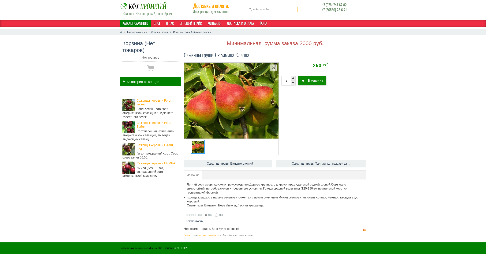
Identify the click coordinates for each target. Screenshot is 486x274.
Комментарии (194, 221)
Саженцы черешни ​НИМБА (155, 163)
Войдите (188, 235)
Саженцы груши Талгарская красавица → (321, 163)
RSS (364, 230)
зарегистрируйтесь (208, 235)
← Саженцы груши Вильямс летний (228, 163)
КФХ (221, 215)
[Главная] (121, 32)
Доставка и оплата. (211, 5)
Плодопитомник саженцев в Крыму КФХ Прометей (147, 248)
